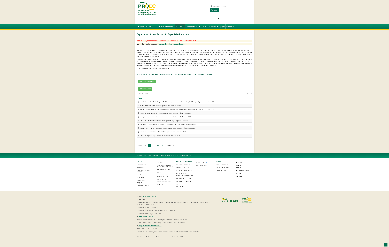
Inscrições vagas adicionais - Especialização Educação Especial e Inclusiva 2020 (165, 117)
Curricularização (191, 27)
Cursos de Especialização (223, 167)
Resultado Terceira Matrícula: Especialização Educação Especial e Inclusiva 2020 (165, 121)
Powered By (237, 199)
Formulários (180, 187)
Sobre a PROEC (161, 184)
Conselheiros (141, 180)
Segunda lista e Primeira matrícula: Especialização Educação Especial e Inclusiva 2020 (167, 128)
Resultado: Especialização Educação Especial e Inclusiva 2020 (159, 136)
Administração (141, 165)
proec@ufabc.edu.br (149, 196)
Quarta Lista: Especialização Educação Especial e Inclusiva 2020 (160, 106)
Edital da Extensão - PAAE (184, 181)
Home (142, 27)
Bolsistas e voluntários (184, 170)
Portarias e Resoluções (164, 182)
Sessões (139, 174)
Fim (162, 145)
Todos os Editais (201, 168)
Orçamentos (141, 167)
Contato (231, 27)
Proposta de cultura (182, 167)
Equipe (158, 172)
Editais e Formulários (165, 27)
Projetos (239, 162)
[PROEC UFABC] (147, 8)
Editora (238, 173)
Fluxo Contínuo (201, 162)
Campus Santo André (145, 217)
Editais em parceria (182, 173)
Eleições (139, 183)
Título (140, 98)
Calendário (140, 177)
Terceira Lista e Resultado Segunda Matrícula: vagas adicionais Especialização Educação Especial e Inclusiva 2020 (176, 102)
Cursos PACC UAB (221, 170)
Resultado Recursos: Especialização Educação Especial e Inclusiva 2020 (162, 132)
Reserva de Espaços (218, 27)
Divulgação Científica (163, 169)
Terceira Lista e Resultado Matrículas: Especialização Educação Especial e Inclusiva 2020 (168, 124)
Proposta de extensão (183, 165)
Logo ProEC (160, 162)
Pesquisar (214, 10)
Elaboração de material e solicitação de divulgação (165, 165)
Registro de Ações (201, 165)
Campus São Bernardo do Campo (149, 226)
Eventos (239, 165)
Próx (157, 145)
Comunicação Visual (143, 185)
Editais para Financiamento (184, 176)
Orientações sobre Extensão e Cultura (162, 175)
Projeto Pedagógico (147, 81)
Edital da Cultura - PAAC (183, 178)
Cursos (180, 27)
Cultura (203, 27)
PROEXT (178, 184)
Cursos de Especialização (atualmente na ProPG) (176, 155)
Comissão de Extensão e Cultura (144, 171)
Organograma (161, 179)
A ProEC (150, 27)
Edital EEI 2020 (146, 89)
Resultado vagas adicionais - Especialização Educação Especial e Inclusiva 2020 (165, 113)
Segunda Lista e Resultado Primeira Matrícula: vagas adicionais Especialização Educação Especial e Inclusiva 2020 (176, 109)
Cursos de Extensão (222, 165)
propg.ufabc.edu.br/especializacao (171, 44)
